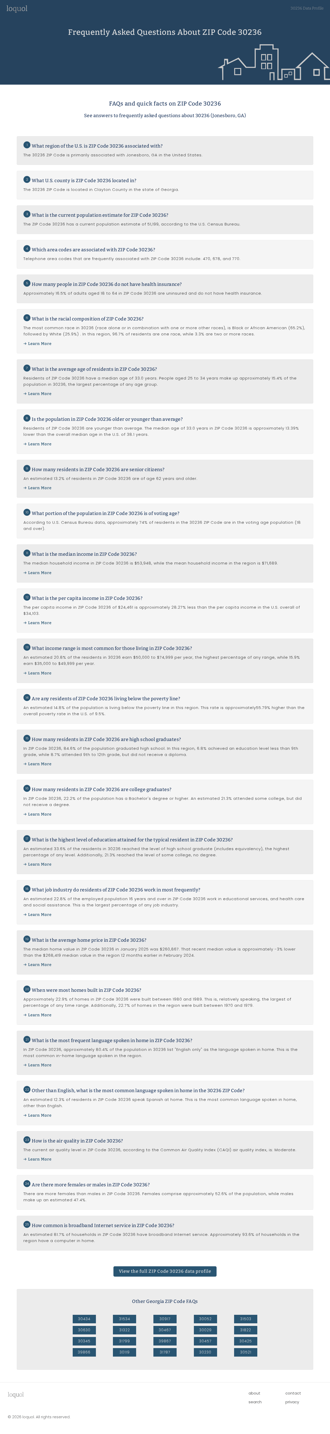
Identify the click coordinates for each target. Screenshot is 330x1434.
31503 (245, 1319)
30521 (245, 1352)
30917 (165, 1319)
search (255, 1402)
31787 (165, 1352)
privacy (292, 1402)
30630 (84, 1330)
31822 (245, 1330)
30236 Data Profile (307, 8)
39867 (165, 1341)
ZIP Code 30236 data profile (165, 1271)
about (254, 1393)
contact (293, 1393)
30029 (205, 1330)
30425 (246, 1341)
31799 (124, 1341)
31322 (124, 1330)
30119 (125, 1352)
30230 (205, 1352)
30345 (84, 1341)
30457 (205, 1341)
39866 (84, 1352)
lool (16, 1394)
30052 (205, 1319)
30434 (84, 1319)
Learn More (40, 343)
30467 (165, 1330)
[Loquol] (17, 11)
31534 (124, 1319)
